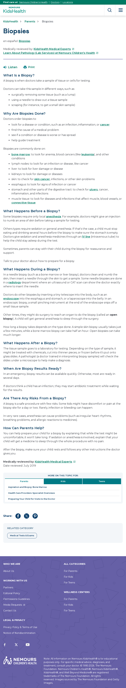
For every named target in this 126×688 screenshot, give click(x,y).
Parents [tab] (24, 481)
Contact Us (9, 610)
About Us (8, 571)
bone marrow (20, 154)
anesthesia (53, 216)
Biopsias (24, 41)
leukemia (87, 154)
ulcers (93, 189)
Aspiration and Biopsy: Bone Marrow (27, 487)
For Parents (70, 571)
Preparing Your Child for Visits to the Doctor (31, 499)
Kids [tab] (63, 481)
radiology (14, 282)
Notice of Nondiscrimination (19, 632)
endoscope (11, 298)
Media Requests (12, 604)
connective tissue (23, 202)
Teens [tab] (102, 481)
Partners (8, 587)
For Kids (68, 576)
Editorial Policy (11, 593)
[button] (10, 67)
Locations (68, 2)
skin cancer (42, 179)
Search (109, 10)
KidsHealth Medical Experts (54, 49)
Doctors (55, 2)
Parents (30, 21)
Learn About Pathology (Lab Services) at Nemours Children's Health (50, 53)
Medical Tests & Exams (22, 535)
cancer (105, 124)
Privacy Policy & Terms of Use (20, 627)
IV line (86, 236)
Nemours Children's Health (33, 2)
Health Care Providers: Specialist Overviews (31, 493)
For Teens (69, 582)
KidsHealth (10, 21)
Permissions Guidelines (16, 599)
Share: (7, 515)
